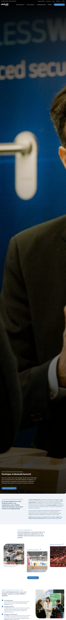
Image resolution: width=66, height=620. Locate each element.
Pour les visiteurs (30, 4)
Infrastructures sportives (33, 550)
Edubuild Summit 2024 (41, 4)
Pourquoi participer (32, 577)
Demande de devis (58, 4)
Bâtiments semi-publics (55, 544)
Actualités (50, 4)
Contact (53, 1)
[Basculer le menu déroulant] (24, 4)
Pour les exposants (20, 4)
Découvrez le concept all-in (8, 488)
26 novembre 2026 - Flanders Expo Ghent (8, 1)
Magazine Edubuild (41, 1)
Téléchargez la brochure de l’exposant (53, 518)
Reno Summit (48, 1)
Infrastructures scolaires (10, 566)
